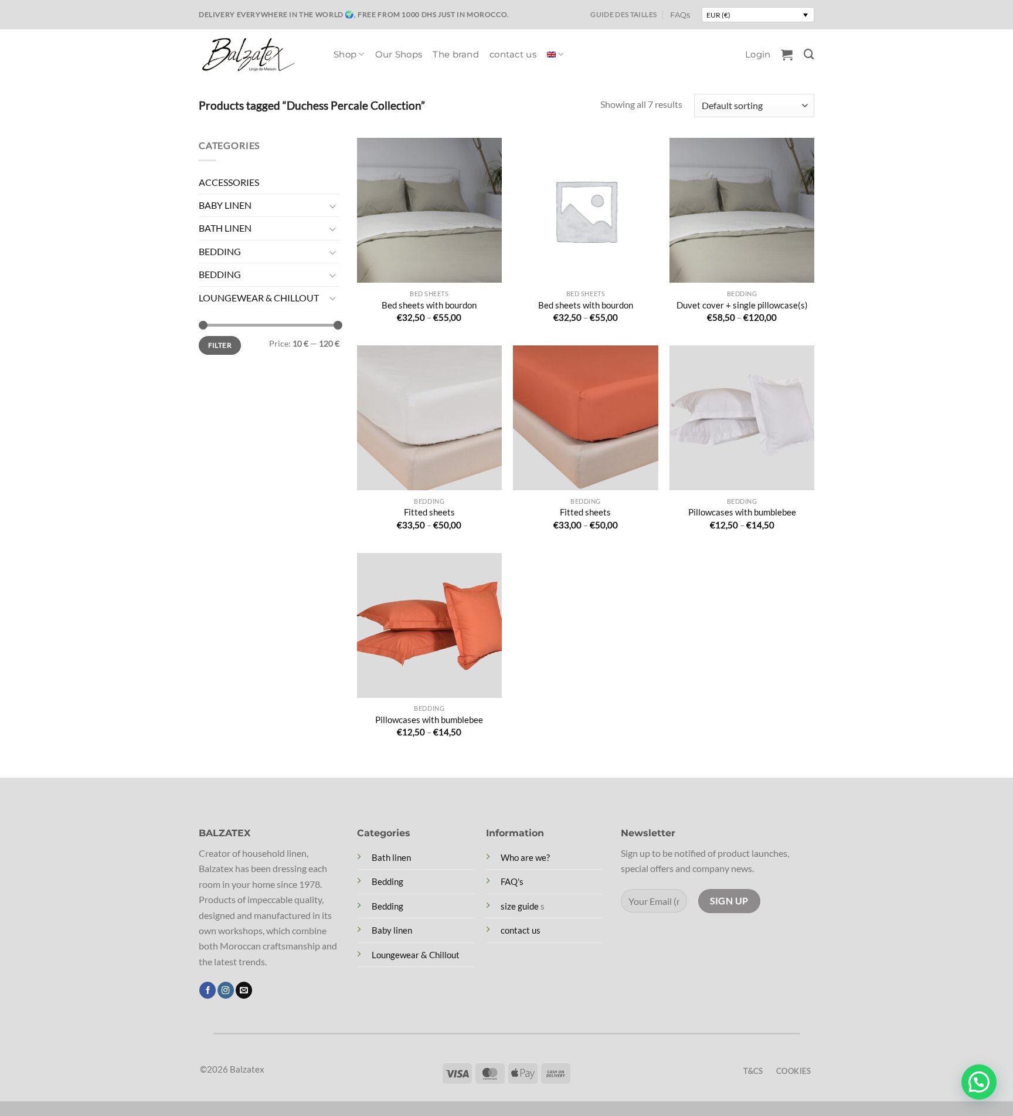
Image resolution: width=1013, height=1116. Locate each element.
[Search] (809, 54)
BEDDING (220, 251)
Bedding (387, 881)
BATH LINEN (225, 229)
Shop (345, 54)
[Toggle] (332, 205)
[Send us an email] (244, 990)
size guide (520, 906)
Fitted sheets (429, 512)
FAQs (680, 14)
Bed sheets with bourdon (429, 305)
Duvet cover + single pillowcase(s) (742, 305)
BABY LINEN (225, 205)
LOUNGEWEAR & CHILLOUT (259, 298)
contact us (512, 54)
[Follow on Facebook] (207, 990)
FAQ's (512, 881)
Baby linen (392, 930)
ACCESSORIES (229, 182)
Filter (220, 345)
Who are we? (525, 857)
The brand (456, 54)
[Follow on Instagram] (225, 990)
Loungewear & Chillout (416, 954)
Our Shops (399, 54)
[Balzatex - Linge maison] (257, 54)
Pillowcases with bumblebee (742, 512)
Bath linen (391, 857)
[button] (757, 54)
